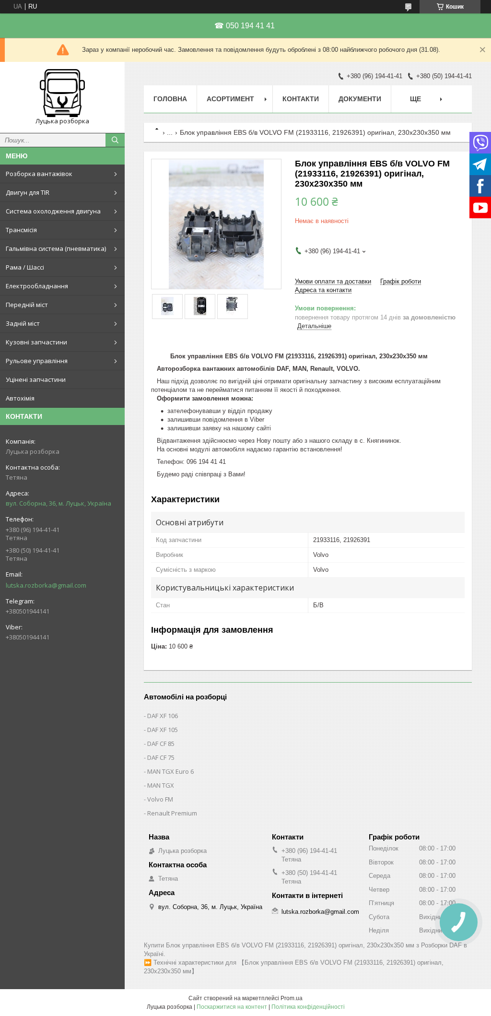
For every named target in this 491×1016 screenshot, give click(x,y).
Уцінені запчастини (36, 379)
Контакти (300, 99)
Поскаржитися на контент (232, 1007)
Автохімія (20, 398)
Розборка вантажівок (39, 173)
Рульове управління (37, 360)
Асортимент (230, 99)
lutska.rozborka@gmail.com (46, 585)
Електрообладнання (37, 286)
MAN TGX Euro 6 (170, 771)
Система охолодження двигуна (53, 211)
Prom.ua (292, 998)
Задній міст (23, 323)
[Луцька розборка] (62, 93)
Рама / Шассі (25, 267)
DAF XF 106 (162, 715)
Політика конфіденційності (308, 1007)
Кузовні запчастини (36, 342)
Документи (360, 99)
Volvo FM (160, 799)
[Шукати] (115, 140)
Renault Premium (172, 813)
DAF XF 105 (162, 729)
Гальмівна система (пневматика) (56, 248)
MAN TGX (160, 785)
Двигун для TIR (27, 192)
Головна (170, 99)
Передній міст (27, 304)
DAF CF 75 (161, 757)
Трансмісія (21, 229)
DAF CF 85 (161, 743)
